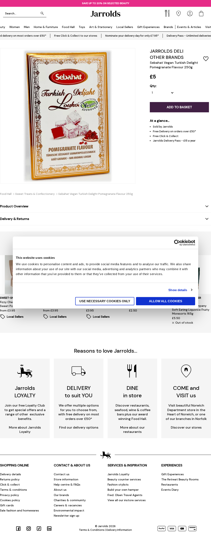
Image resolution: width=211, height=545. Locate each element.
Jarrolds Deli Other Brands (167, 54)
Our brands (61, 495)
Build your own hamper (123, 490)
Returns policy (10, 479)
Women (14, 27)
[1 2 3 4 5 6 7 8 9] (163, 93)
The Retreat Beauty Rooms (180, 479)
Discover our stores (186, 427)
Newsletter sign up (66, 515)
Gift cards (7, 505)
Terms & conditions (13, 490)
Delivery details (10, 474)
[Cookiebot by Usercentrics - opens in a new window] (177, 242)
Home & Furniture (46, 27)
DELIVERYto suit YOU (79, 392)
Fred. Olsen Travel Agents (125, 495)
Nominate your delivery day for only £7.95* (132, 35)
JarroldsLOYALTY (24, 392)
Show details (177, 290)
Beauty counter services (124, 479)
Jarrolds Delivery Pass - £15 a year (174, 140)
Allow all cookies (165, 301)
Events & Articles (189, 27)
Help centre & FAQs (67, 484)
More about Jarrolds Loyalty (25, 429)
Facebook (18, 528)
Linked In (49, 528)
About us (60, 490)
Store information (66, 479)
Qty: (153, 86)
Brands (168, 27)
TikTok (39, 528)
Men (27, 27)
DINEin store (132, 392)
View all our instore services (127, 500)
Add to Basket (179, 107)
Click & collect (10, 484)
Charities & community (70, 500)
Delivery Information (119, 530)
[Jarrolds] (105, 13)
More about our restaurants (132, 429)
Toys (82, 27)
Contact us (61, 474)
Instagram (29, 528)
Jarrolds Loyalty (118, 474)
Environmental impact (69, 510)
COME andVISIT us (186, 392)
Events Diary (170, 490)
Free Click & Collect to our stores (75, 35)
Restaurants (169, 484)
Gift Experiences (148, 27)
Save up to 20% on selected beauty (105, 3)
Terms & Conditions (91, 530)
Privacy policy (9, 495)
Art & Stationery (100, 27)
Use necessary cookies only (104, 301)
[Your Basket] (201, 13)
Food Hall (68, 27)
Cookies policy (10, 500)
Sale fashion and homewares (19, 510)
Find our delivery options (78, 427)
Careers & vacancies (68, 505)
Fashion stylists (118, 484)
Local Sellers (124, 27)
